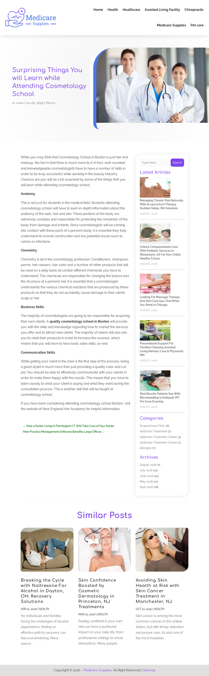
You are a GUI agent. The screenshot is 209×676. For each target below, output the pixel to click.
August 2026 (148, 464)
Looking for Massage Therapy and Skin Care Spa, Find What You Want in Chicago (160, 300)
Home (98, 10)
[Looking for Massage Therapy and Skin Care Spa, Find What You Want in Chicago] (155, 284)
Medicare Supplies (171, 25)
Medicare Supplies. (98, 670)
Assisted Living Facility (162, 10)
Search (177, 162)
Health (113, 10)
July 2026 (146, 470)
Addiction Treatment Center (158, 437)
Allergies (145, 448)
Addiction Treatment (153, 431)
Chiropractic (194, 10)
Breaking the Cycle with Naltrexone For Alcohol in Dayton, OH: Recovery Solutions (44, 591)
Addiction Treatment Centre (158, 442)
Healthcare (131, 10)
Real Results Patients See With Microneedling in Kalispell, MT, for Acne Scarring (160, 397)
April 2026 (146, 487)
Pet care (197, 25)
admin (19, 103)
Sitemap (149, 670)
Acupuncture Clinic (152, 425)
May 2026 (146, 481)
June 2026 (146, 476)
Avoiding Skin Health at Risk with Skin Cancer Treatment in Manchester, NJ (157, 591)
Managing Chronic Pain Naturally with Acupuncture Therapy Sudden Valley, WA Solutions (161, 204)
